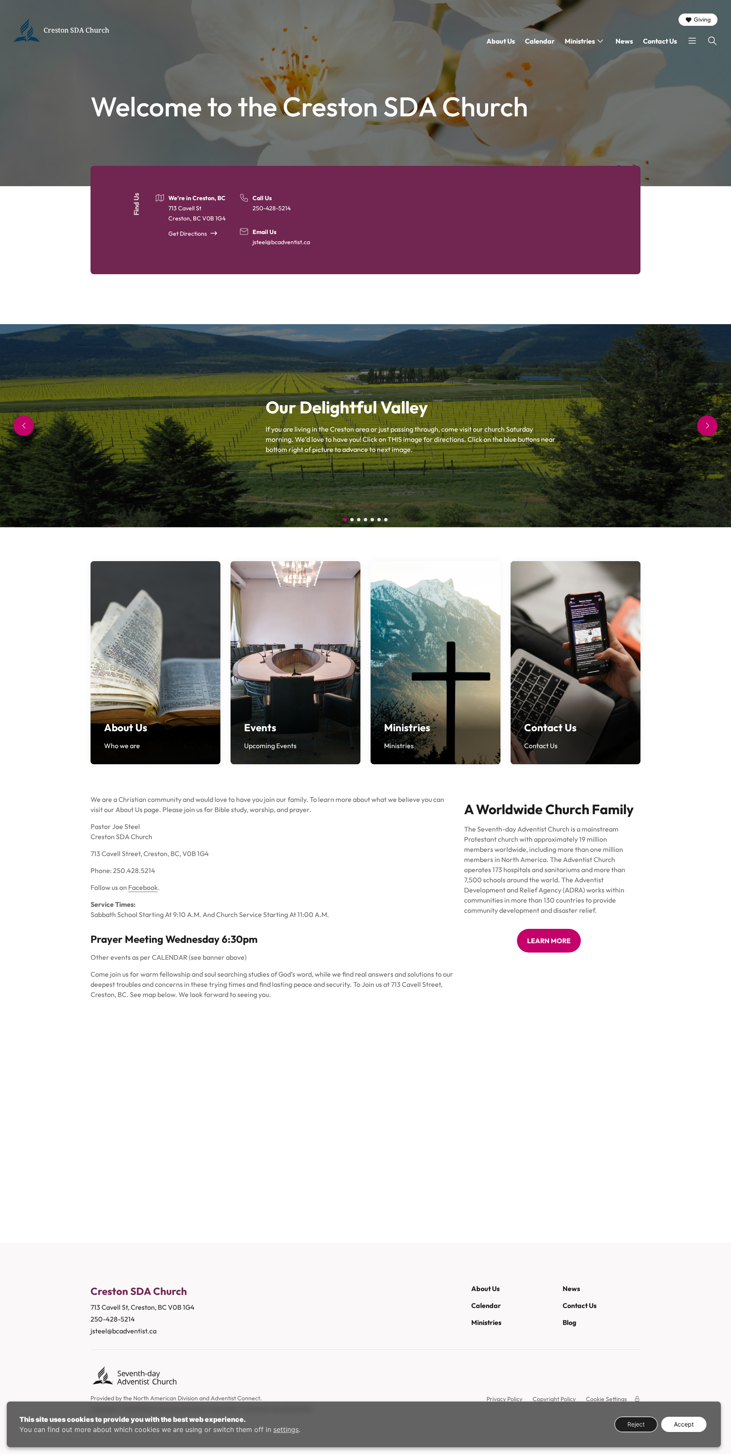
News (624, 41)
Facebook (143, 887)
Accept (684, 1424)
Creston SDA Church (76, 30)
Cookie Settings (606, 1399)
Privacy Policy (504, 1399)
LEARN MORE (549, 940)
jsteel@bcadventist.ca (281, 242)
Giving (702, 19)
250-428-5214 (272, 208)
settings (286, 1429)
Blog (569, 1322)
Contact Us (660, 41)
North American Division (165, 1398)
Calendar (540, 41)
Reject (636, 1424)
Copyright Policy (554, 1399)
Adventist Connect (235, 1398)
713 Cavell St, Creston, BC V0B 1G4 (143, 1307)
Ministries (580, 41)
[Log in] (637, 1399)
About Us (500, 41)
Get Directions (187, 233)
